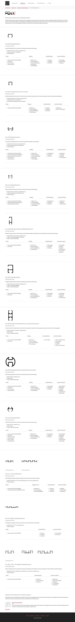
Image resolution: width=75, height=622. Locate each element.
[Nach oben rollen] (72, 619)
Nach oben (7, 609)
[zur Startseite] (7, 3)
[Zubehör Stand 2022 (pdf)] (8, 604)
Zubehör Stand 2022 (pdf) (17, 602)
